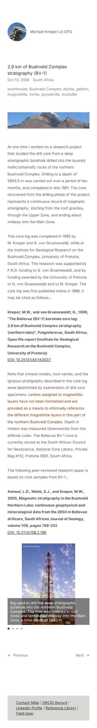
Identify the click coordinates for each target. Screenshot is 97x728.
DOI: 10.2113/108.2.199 (27, 532)
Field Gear (25, 713)
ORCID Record (54, 702)
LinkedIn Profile (29, 708)
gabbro (82, 89)
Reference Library (61, 708)
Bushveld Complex (45, 89)
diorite (68, 89)
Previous (20, 655)
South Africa (43, 80)
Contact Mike (27, 702)
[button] (9, 629)
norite (34, 94)
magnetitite (17, 94)
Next (80, 655)
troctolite (69, 94)
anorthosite (17, 89)
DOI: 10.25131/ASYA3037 (29, 360)
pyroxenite (50, 94)
